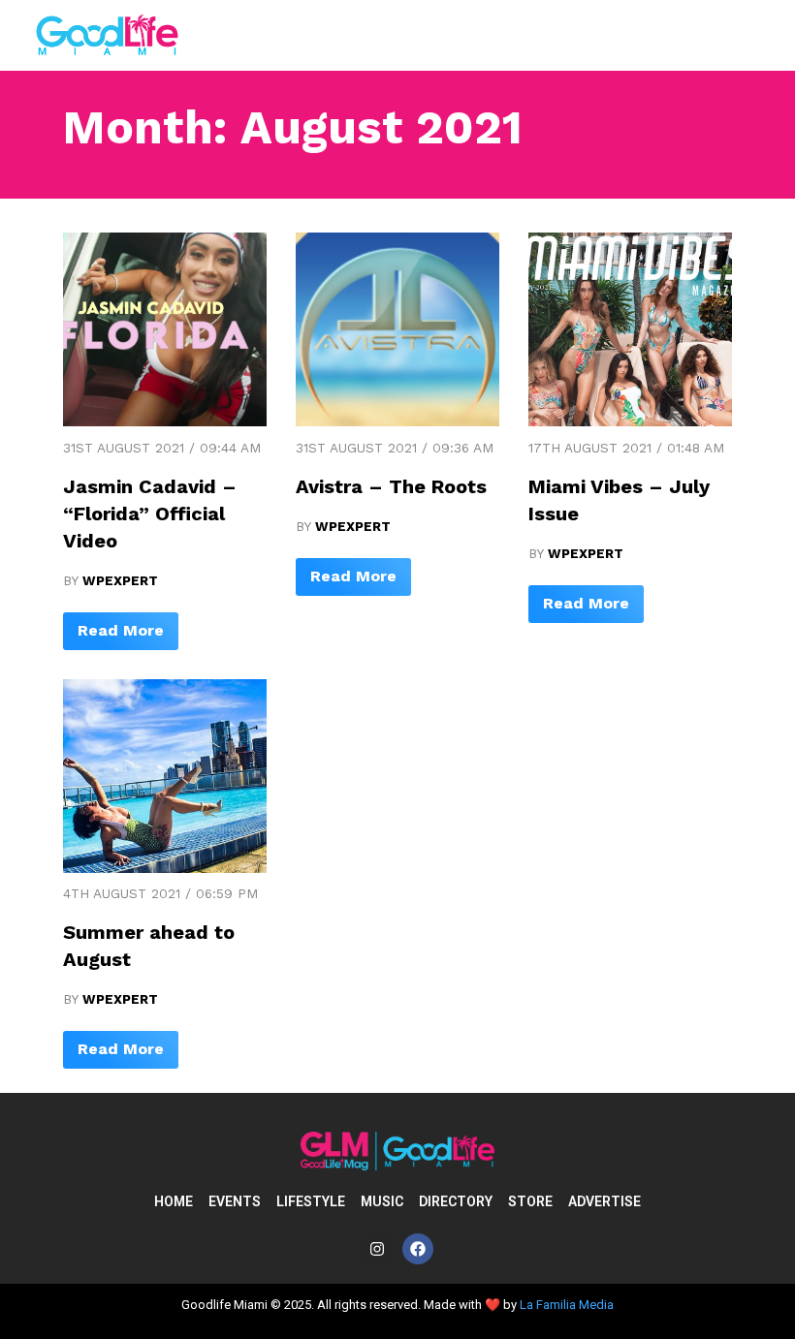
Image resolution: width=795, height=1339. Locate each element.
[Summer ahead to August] (165, 867)
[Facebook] (417, 1248)
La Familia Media (567, 1304)
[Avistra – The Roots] (397, 421)
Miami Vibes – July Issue (619, 500)
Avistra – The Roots (391, 486)
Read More (121, 630)
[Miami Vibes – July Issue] (630, 421)
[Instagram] (377, 1248)
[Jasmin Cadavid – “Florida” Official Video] (165, 421)
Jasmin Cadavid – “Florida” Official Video (150, 513)
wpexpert (120, 580)
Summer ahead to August (149, 945)
